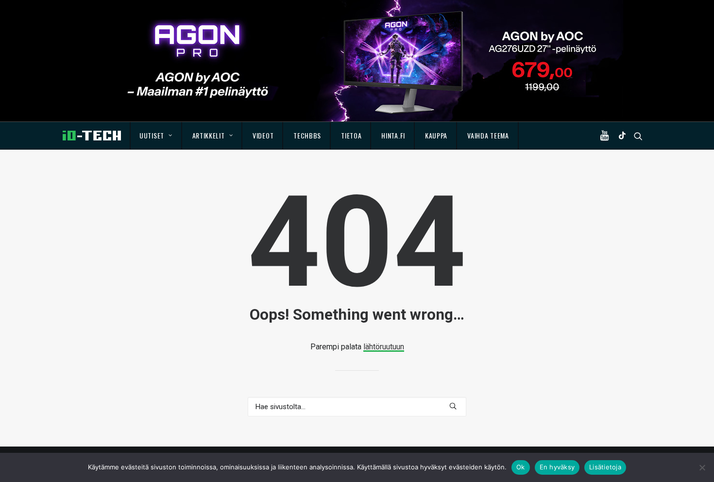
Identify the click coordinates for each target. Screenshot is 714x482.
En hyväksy (557, 467)
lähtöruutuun (383, 346)
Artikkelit (208, 135)
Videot (263, 135)
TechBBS (307, 135)
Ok (520, 467)
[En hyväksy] (702, 467)
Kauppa (436, 135)
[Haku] (357, 406)
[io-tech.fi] (92, 135)
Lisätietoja (605, 467)
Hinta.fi (393, 135)
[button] (606, 135)
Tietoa (351, 135)
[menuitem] (156, 135)
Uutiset (151, 135)
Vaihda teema (488, 135)
